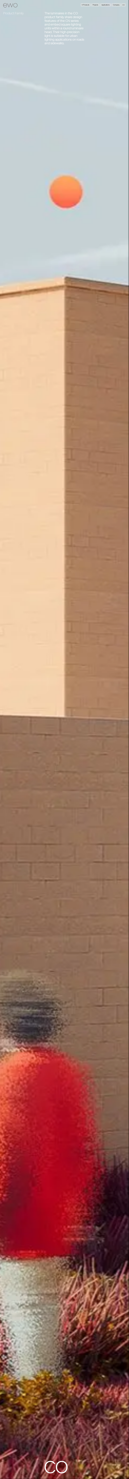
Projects (95, 5)
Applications (105, 5)
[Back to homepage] (10, 5)
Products (86, 5)
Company (116, 5)
